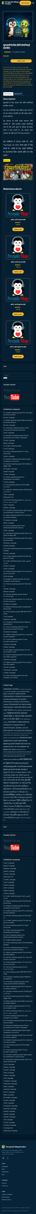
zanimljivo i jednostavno (18, 722)
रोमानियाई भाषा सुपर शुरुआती (9, 85)
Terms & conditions (7, 1194)
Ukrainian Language (9, 644)
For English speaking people (12, 446)
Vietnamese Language (10, 670)
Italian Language (8, 523)
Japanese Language (9, 659)
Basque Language (9, 591)
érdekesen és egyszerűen (13, 725)
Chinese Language (9, 667)
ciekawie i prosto (11, 689)
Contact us (5, 1185)
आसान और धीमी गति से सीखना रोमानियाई (21, 71)
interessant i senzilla (12, 707)
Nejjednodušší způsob (17, 713)
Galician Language (9, 507)
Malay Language (8, 443)
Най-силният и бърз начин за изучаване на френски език (16, 754)
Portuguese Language (10, 520)
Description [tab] (8, 94)
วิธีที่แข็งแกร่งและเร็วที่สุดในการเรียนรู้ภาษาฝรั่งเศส (16, 806)
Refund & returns (6, 1199)
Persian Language (9, 440)
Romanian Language (9, 543)
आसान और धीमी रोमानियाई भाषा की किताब (12, 73)
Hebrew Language (9, 553)
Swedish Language (9, 589)
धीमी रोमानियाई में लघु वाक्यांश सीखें (24, 79)
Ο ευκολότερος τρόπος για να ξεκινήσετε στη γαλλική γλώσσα (17, 727)
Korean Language (9, 417)
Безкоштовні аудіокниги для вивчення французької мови (17, 740)
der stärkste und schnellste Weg (19, 691)
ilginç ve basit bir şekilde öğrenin (14, 694)
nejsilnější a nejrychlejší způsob (17, 716)
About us (4, 1183)
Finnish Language (9, 482)
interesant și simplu (17, 699)
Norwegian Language (10, 469)
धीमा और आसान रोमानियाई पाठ (20, 77)
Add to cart (21, 61)
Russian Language (9, 566)
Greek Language (8, 530)
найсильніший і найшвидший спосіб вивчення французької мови (17, 766)
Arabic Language (8, 568)
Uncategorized (8, 1128)
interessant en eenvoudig (20, 704)
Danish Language (8, 456)
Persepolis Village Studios (10, 3)
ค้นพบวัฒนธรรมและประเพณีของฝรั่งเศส (17, 786)
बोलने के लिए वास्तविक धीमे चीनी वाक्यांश (22, 83)
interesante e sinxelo (12, 696)
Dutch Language (8, 505)
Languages (5, 1166)
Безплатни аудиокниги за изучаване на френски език (16, 746)
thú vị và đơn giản (11, 719)
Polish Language (8, 494)
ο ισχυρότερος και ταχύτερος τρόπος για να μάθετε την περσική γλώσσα (17, 735)
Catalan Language (9, 647)
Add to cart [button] (18, 229)
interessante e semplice (11, 702)
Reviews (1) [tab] (18, 94)
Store (3, 1169)
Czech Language (8, 433)
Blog (3, 1174)
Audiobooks (5, 1171)
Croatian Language (9, 672)
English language (8, 471)
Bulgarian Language (9, 619)
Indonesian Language (10, 632)
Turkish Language (9, 474)
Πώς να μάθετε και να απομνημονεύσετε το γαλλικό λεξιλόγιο (17, 733)
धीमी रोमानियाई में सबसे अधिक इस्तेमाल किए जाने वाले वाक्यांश (16, 81)
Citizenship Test (8, 497)
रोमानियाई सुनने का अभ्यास (21, 85)
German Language (9, 425)
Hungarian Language (10, 604)
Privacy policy (6, 1197)
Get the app (25, 3)
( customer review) (18, 52)
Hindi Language (8, 576)
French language (8, 448)
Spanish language (9, 546)
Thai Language (8, 616)
